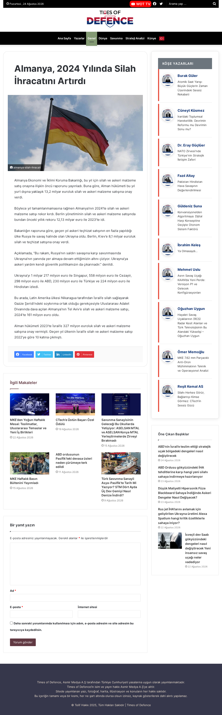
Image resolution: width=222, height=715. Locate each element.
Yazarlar (79, 38)
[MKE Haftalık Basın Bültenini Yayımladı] (29, 463)
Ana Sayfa (64, 38)
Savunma (116, 38)
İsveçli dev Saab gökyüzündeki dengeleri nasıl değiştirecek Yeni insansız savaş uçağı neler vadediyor (198, 548)
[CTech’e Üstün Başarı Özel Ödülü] (75, 404)
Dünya (103, 38)
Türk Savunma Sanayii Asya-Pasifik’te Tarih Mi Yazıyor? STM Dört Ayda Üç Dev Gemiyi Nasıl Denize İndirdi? (119, 487)
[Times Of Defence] (111, 20)
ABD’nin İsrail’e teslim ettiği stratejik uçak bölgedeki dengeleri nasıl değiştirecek (184, 451)
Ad (13, 590)
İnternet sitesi (87, 607)
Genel (92, 38)
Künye (151, 38)
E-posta (16, 607)
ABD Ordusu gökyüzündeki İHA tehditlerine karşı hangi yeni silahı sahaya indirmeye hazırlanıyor (183, 472)
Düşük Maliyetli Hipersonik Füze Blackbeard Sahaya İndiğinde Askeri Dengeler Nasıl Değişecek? (184, 492)
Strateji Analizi (135, 38)
